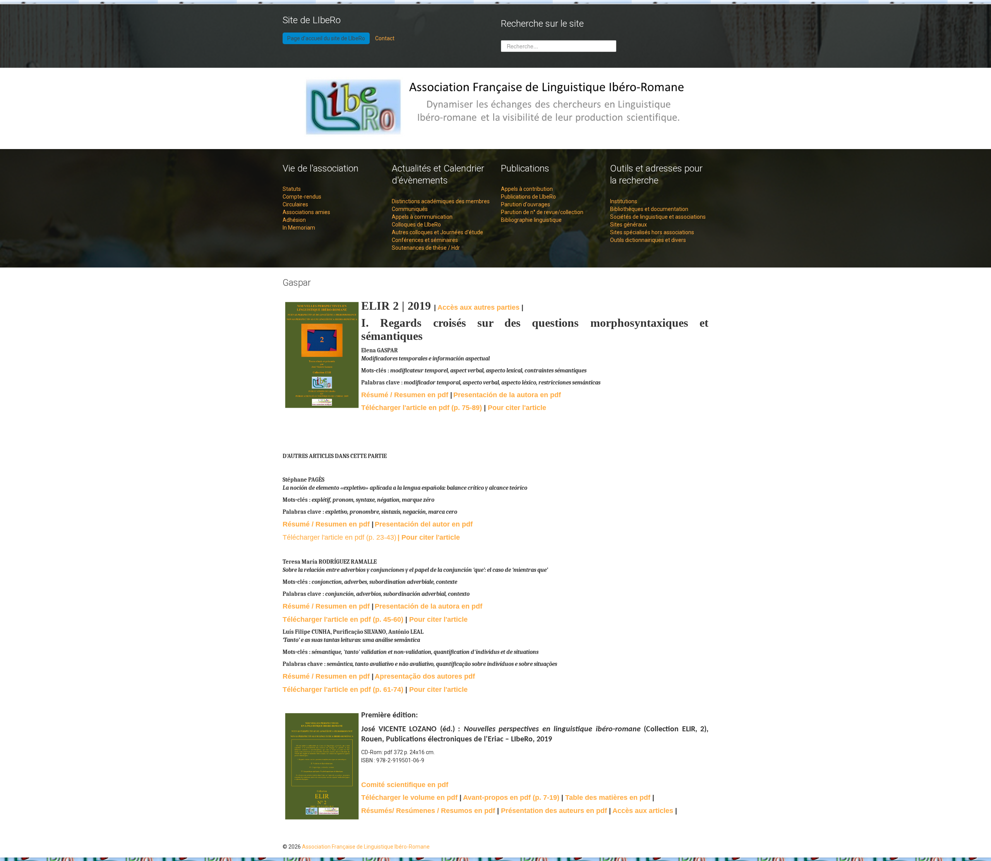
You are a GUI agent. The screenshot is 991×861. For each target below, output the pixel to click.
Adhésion (294, 220)
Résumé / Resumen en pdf (404, 395)
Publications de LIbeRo (528, 197)
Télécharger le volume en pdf (409, 797)
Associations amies (306, 212)
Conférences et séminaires (425, 240)
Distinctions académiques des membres (441, 201)
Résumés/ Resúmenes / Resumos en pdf (428, 811)
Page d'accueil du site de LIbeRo (326, 38)
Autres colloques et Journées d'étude (437, 232)
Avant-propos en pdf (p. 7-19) (512, 797)
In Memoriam (299, 228)
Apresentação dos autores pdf (425, 676)
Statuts (292, 189)
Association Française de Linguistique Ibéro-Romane (366, 847)
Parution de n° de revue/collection (542, 212)
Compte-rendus (302, 197)
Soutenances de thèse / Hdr (426, 248)
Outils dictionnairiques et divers (648, 240)
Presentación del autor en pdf (424, 524)
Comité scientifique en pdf (404, 785)
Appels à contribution (527, 189)
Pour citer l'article (517, 408)
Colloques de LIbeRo (416, 224)
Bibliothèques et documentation (649, 209)
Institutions (623, 201)
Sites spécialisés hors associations (652, 232)
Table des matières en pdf (608, 797)
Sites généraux (628, 224)
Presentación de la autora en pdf (507, 395)
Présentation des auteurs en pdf (555, 811)
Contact (384, 38)
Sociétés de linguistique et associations (658, 217)
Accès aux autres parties (479, 307)
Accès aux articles (643, 811)
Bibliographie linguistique (531, 220)
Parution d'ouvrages (525, 204)
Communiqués (410, 209)
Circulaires (295, 204)
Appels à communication (422, 217)
